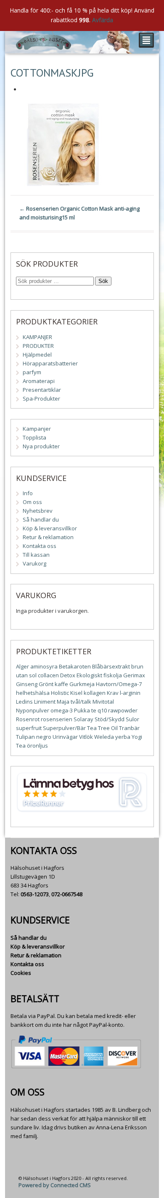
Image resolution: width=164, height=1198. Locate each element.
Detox (67, 675)
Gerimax (134, 675)
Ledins (24, 701)
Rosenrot (28, 719)
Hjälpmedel (37, 354)
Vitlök (86, 736)
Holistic (60, 693)
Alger (22, 666)
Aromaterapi (39, 381)
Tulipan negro (33, 736)
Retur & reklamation (48, 537)
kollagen (95, 693)
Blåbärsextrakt (111, 666)
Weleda (104, 736)
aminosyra (44, 666)
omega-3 (61, 710)
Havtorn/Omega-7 (119, 684)
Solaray (83, 719)
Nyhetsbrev (38, 510)
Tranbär (129, 728)
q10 (102, 710)
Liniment (45, 701)
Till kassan (36, 554)
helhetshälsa (33, 693)
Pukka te (85, 710)
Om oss (32, 502)
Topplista (34, 437)
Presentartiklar (42, 389)
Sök (103, 281)
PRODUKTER (38, 346)
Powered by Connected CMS (55, 1185)
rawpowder (123, 710)
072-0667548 (66, 894)
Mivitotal (103, 701)
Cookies (21, 973)
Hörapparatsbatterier (50, 363)
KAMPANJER (37, 337)
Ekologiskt (89, 675)
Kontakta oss (39, 546)
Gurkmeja (82, 684)
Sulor (132, 719)
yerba (122, 736)
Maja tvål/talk (74, 701)
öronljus (37, 745)
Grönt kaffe (53, 684)
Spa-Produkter (41, 398)
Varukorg (34, 563)
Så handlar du (41, 519)
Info (28, 493)
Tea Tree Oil (102, 728)
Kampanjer (37, 428)
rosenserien (56, 719)
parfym (32, 372)
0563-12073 (35, 894)
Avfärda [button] (102, 20)
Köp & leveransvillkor (50, 528)
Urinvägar (65, 736)
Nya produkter (41, 446)
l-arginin (130, 693)
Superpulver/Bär (64, 728)
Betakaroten (75, 666)
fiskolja (112, 675)
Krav (113, 693)
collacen (48, 675)
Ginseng (26, 684)
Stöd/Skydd (109, 719)
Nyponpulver (32, 710)
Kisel (76, 693)
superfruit (29, 728)
